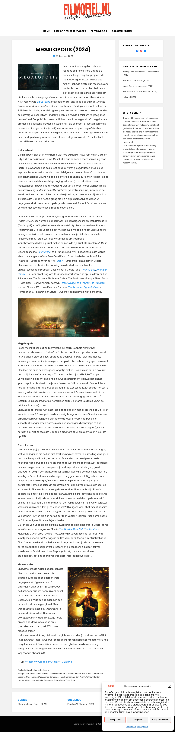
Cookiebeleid (131, 727)
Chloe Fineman (55, 673)
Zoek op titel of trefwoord (70, 31)
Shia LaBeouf (59, 680)
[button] (169, 686)
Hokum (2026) (129, 97)
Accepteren (115, 719)
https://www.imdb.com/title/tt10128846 (48, 661)
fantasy (43, 670)
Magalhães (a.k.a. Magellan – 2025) (138, 86)
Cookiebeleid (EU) (122, 31)
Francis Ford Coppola (84, 673)
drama (36, 670)
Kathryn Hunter (93, 677)
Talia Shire (70, 680)
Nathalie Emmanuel (44, 680)
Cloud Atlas (43, 101)
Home (46, 31)
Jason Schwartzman (65, 677)
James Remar (49, 677)
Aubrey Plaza (42, 673)
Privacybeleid (142, 727)
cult (31, 670)
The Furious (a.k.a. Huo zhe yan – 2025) (140, 92)
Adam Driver (30, 673)
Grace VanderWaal (34, 677)
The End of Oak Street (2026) (136, 80)
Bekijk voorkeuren (160, 719)
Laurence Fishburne (26, 680)
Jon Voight (80, 677)
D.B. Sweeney (68, 673)
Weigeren (137, 719)
